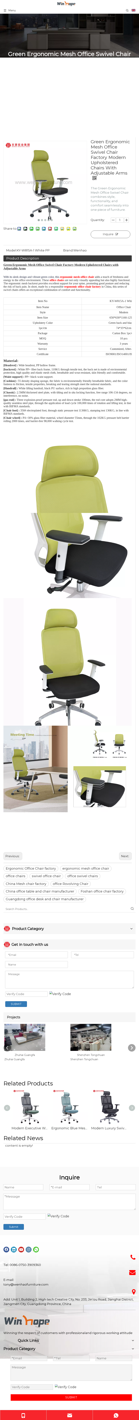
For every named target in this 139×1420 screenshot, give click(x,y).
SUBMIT (16, 1004)
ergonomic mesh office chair (85, 869)
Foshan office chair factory (102, 891)
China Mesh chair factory (26, 884)
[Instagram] (28, 1249)
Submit (13, 1227)
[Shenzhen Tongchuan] (90, 1050)
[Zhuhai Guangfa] (24, 1050)
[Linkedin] (14, 1249)
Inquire (108, 234)
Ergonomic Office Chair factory (31, 869)
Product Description (22, 258)
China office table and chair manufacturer (40, 891)
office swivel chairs (82, 876)
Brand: (68, 250)
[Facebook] (6, 1249)
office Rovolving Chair (70, 884)
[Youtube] (21, 1249)
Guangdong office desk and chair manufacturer (45, 899)
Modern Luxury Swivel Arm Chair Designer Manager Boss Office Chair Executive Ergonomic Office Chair (109, 1128)
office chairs (15, 876)
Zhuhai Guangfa (25, 1055)
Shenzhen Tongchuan (91, 1055)
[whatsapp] (36, 1249)
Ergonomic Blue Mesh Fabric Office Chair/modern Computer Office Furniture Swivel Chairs (69, 1128)
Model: (11, 250)
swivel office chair (46, 876)
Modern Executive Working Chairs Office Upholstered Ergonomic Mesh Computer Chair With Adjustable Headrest (30, 1128)
